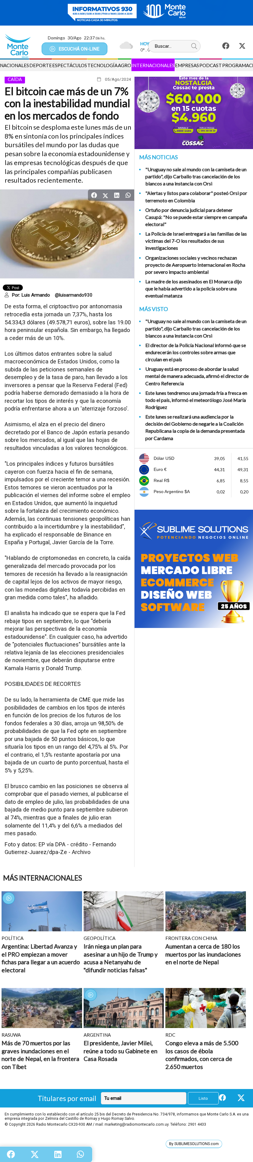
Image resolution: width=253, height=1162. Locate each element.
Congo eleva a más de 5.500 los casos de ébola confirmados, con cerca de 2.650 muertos (201, 1054)
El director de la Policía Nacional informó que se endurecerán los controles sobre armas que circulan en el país (195, 352)
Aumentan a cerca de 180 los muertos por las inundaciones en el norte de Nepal (203, 954)
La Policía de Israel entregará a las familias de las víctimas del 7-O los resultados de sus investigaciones (196, 241)
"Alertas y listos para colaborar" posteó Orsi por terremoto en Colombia (196, 196)
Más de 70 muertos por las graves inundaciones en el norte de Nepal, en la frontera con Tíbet (40, 1054)
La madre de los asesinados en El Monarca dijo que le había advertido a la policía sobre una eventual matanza (193, 288)
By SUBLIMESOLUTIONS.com (194, 1144)
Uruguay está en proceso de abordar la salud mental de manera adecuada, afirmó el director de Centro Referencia (197, 376)
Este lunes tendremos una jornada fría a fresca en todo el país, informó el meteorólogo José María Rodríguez (196, 400)
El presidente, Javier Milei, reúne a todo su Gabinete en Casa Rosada (120, 1050)
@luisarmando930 (74, 295)
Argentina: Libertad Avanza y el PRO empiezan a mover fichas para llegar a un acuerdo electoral (41, 958)
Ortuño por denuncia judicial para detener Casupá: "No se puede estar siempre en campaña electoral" (196, 217)
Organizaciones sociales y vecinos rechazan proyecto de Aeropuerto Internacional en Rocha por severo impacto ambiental (195, 265)
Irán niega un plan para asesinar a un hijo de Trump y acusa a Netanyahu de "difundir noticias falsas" (121, 958)
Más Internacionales (42, 878)
